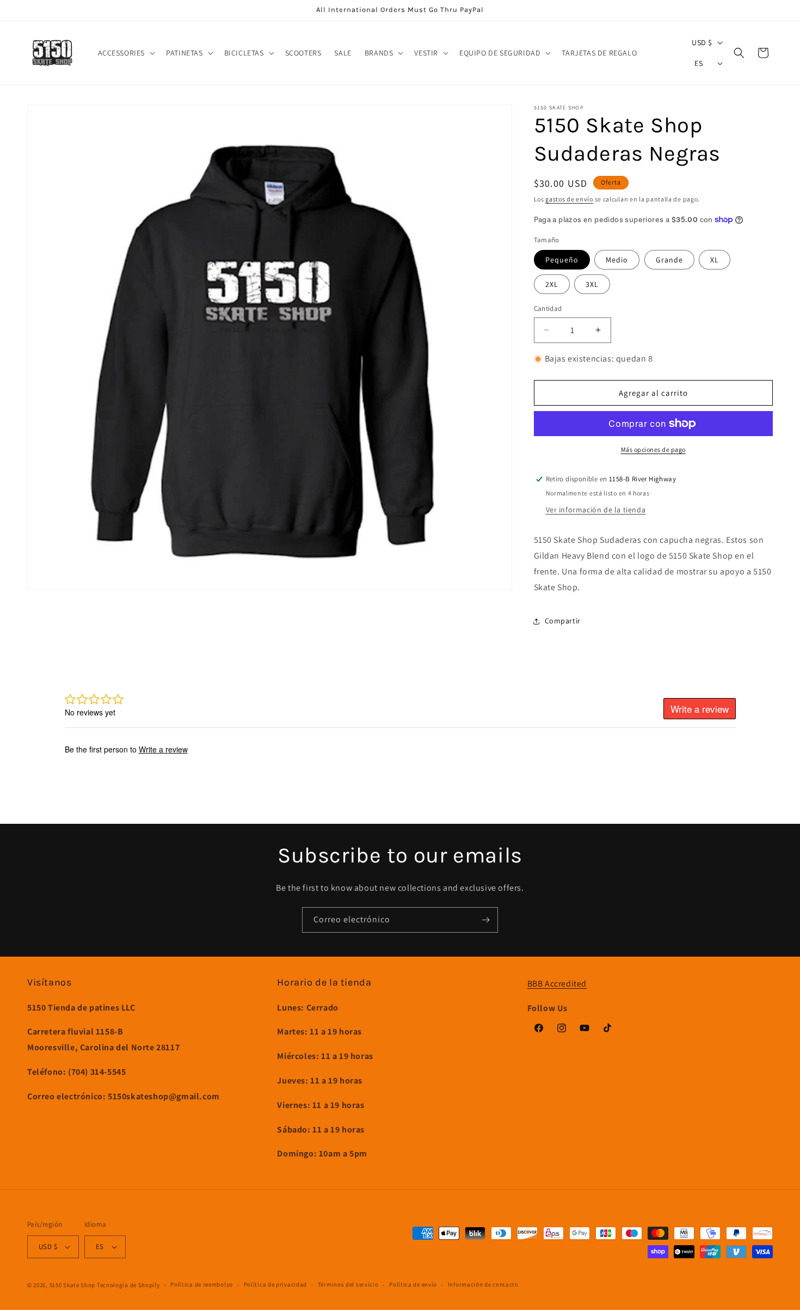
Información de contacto (483, 1284)
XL (714, 260)
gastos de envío (569, 199)
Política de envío (413, 1284)
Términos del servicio (348, 1284)
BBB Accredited (557, 983)
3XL (592, 284)
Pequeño (562, 260)
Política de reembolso (201, 1284)
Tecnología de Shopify (128, 1285)
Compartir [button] (563, 621)
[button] (125, 52)
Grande (669, 260)
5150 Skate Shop (73, 1285)
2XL (551, 284)
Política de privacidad (275, 1284)
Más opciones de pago (653, 449)
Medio (617, 260)
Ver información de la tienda (596, 510)
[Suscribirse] (485, 920)
